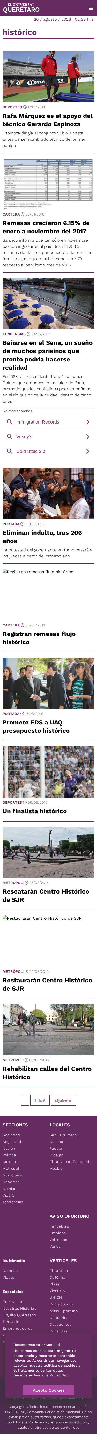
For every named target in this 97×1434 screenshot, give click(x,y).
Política (9, 1155)
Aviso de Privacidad (51, 1375)
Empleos (58, 1233)
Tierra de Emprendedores (17, 1325)
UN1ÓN (56, 1297)
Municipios (12, 1175)
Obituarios (59, 1318)
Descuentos (60, 1324)
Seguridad (12, 1142)
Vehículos (58, 1240)
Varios (55, 1246)
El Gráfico (59, 1271)
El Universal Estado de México (71, 1165)
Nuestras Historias (19, 1308)
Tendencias (14, 334)
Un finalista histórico (35, 811)
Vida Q (9, 1195)
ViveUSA (57, 1291)
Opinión (10, 1188)
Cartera (11, 214)
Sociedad (11, 1135)
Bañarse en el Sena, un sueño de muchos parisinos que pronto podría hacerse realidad (48, 355)
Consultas (59, 1331)
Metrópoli (13, 883)
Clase (55, 1284)
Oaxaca (56, 1142)
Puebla (56, 1148)
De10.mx (57, 1277)
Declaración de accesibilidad (57, 1398)
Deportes (12, 107)
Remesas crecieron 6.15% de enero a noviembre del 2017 (46, 227)
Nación (9, 1148)
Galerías (10, 1271)
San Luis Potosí (64, 1135)
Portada (11, 524)
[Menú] (91, 8)
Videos (9, 1277)
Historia (21, 1398)
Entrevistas (13, 1302)
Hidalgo (57, 1155)
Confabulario (61, 1304)
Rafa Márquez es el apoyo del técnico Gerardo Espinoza (48, 120)
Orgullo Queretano (19, 1315)
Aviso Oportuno (64, 1311)
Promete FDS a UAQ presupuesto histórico (36, 726)
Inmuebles (59, 1226)
